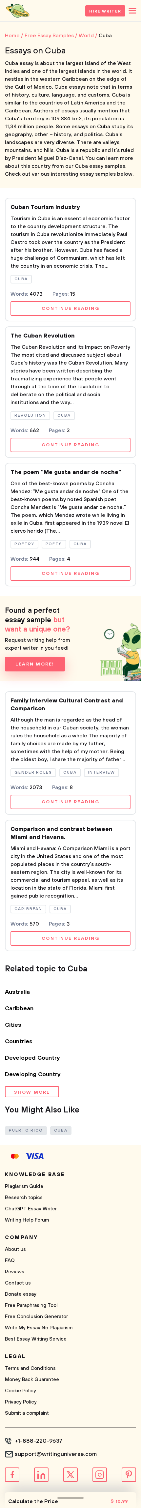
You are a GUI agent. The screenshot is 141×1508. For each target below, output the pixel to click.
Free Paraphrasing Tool (31, 1305)
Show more (32, 1092)
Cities (13, 1025)
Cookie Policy (20, 1391)
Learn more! (34, 664)
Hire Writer (105, 11)
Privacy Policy (21, 1402)
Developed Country (32, 1058)
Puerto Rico (26, 1130)
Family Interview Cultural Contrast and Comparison (66, 704)
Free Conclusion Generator (36, 1317)
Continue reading (70, 308)
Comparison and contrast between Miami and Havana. (61, 833)
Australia (17, 992)
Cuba (61, 1130)
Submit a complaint (27, 1413)
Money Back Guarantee (32, 1379)
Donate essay (20, 1294)
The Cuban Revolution (42, 336)
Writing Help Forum (27, 1220)
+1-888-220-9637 (38, 1441)
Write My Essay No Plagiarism (38, 1328)
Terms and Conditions (30, 1368)
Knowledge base (35, 1174)
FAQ (10, 1260)
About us (15, 1249)
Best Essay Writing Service (36, 1339)
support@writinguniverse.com (56, 1454)
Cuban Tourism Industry (45, 207)
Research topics (24, 1198)
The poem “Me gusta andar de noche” (65, 472)
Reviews (14, 1272)
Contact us (18, 1283)
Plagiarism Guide (24, 1186)
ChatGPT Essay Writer (31, 1209)
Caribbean (19, 1008)
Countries (18, 1041)
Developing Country (33, 1074)
